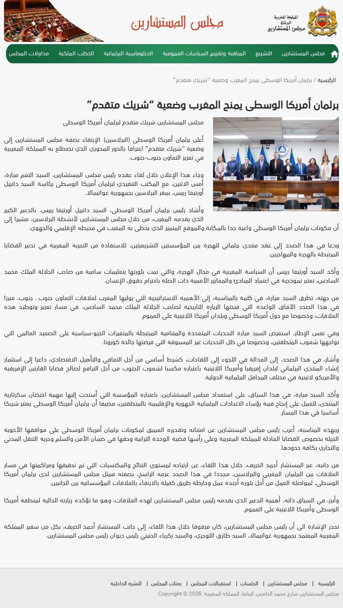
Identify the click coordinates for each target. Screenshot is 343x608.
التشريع (263, 53)
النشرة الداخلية (126, 583)
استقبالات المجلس (211, 583)
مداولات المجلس (29, 53)
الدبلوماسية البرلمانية (128, 53)
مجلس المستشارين (303, 53)
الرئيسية (334, 57)
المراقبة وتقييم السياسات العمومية (204, 53)
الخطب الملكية (76, 53)
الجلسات (249, 583)
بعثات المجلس (166, 583)
